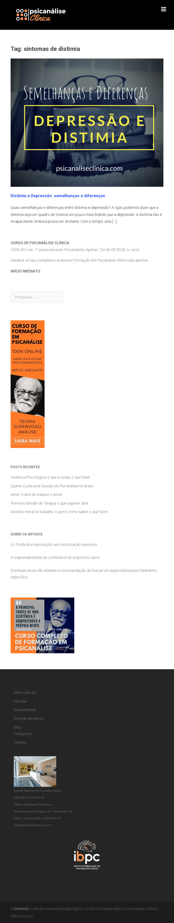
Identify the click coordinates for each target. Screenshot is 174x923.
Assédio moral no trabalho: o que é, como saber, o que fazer (59, 511)
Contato (20, 742)
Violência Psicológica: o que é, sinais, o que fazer (50, 477)
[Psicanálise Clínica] (47, 14)
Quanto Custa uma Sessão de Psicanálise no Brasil (52, 486)
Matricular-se (25, 692)
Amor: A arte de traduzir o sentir (36, 494)
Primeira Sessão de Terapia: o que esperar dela (49, 503)
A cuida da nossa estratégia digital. (47, 908)
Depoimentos (25, 710)
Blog (17, 727)
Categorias (23, 733)
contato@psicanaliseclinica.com (32, 825)
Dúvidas (20, 701)
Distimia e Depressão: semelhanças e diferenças (58, 195)
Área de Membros (29, 718)
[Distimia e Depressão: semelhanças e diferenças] (87, 122)
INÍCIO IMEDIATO (25, 271)
